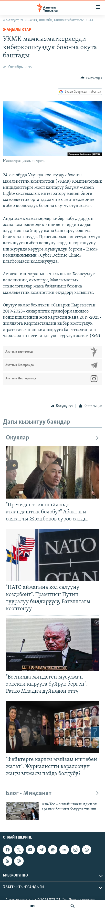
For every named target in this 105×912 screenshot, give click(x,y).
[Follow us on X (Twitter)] (18, 850)
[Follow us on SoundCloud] (64, 850)
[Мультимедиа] (32, 906)
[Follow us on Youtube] (30, 850)
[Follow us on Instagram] (75, 850)
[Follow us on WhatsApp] (86, 850)
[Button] (91, 78)
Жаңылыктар (17, 30)
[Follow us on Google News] (52, 850)
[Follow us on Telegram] (41, 850)
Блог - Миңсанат (29, 793)
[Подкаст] (18, 861)
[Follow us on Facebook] (7, 850)
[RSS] (7, 861)
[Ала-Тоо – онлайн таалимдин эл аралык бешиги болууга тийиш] (22, 811)
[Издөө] (72, 906)
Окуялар (17, 438)
